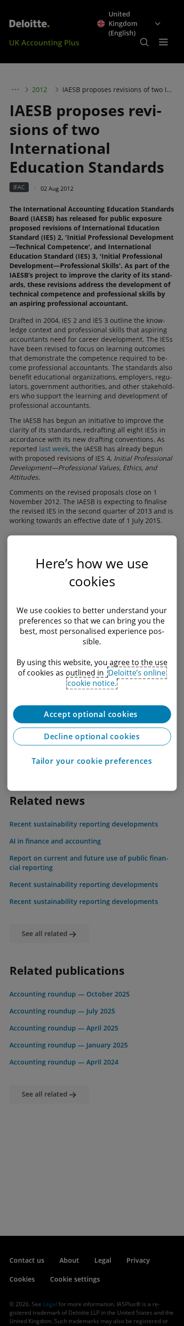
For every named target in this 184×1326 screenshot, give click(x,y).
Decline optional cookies (92, 736)
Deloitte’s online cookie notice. (116, 677)
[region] (92, 663)
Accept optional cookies (92, 714)
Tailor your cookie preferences (92, 761)
